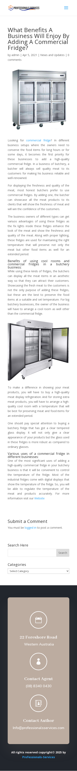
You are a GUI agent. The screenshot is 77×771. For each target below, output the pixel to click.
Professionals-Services (38, 757)
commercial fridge (38, 140)
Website (39, 498)
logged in (30, 527)
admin (15, 55)
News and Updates (52, 55)
